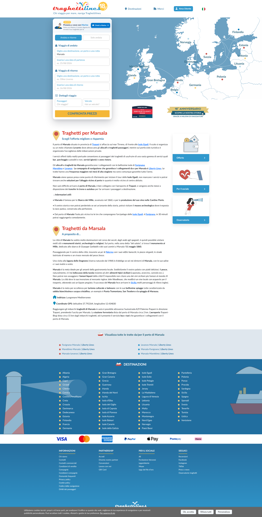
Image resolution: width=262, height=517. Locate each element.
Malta (145, 408)
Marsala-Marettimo (150, 354)
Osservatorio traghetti (188, 473)
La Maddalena (148, 393)
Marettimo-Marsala (71, 349)
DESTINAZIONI (135, 364)
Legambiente (144, 463)
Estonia (66, 416)
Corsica (66, 393)
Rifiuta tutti (205, 512)
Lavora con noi (105, 466)
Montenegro (148, 416)
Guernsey (106, 385)
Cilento (66, 389)
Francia (66, 424)
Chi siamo (63, 457)
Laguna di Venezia (150, 397)
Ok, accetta (188, 512)
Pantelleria (186, 373)
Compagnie (63, 470)
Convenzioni (104, 463)
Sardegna (185, 389)
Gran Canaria (108, 377)
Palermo (109, 252)
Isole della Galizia (110, 428)
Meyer (141, 466)
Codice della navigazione (69, 486)
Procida (185, 385)
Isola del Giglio (109, 404)
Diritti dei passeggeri (67, 489)
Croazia (66, 404)
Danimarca (68, 408)
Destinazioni (134, 9)
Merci (160, 9)
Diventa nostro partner (108, 460)
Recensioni (183, 457)
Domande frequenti (67, 476)
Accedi (101, 457)
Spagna (184, 397)
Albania (66, 373)
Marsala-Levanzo (70, 354)
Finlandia (67, 420)
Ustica (184, 416)
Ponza (184, 381)
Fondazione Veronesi (147, 460)
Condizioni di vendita (67, 466)
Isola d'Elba (107, 401)
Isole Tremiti (147, 385)
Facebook (183, 460)
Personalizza (224, 512)
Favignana (140, 165)
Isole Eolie (146, 377)
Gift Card (102, 470)
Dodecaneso (69, 412)
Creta (65, 401)
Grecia (105, 381)
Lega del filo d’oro (146, 470)
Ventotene (186, 420)
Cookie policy (64, 483)
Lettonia (146, 401)
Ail (140, 457)
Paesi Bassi (147, 428)
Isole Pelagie (148, 381)
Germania (67, 428)
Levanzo (68, 168)
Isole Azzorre (108, 416)
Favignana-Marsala (71, 345)
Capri (65, 381)
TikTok (181, 466)
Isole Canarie (108, 424)
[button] (205, 9)
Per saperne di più (107, 513)
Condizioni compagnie (68, 473)
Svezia (184, 404)
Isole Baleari (108, 420)
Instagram (183, 463)
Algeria (65, 377)
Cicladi (66, 385)
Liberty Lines (155, 168)
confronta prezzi (82, 113)
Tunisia (184, 412)
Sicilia (184, 393)
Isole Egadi (147, 373)
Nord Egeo (147, 420)
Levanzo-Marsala (149, 345)
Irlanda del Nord (110, 393)
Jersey (145, 389)
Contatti (62, 460)
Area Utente (185, 9)
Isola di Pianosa (109, 412)
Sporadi (185, 401)
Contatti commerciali (67, 463)
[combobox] (82, 54)
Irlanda (105, 389)
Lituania (146, 404)
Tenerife (185, 408)
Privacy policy (64, 480)
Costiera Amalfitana (72, 397)
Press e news (184, 470)
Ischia (105, 397)
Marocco (146, 412)
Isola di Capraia (109, 408)
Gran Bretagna (109, 373)
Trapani (95, 144)
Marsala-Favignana (150, 349)
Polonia (185, 377)
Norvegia (146, 424)
